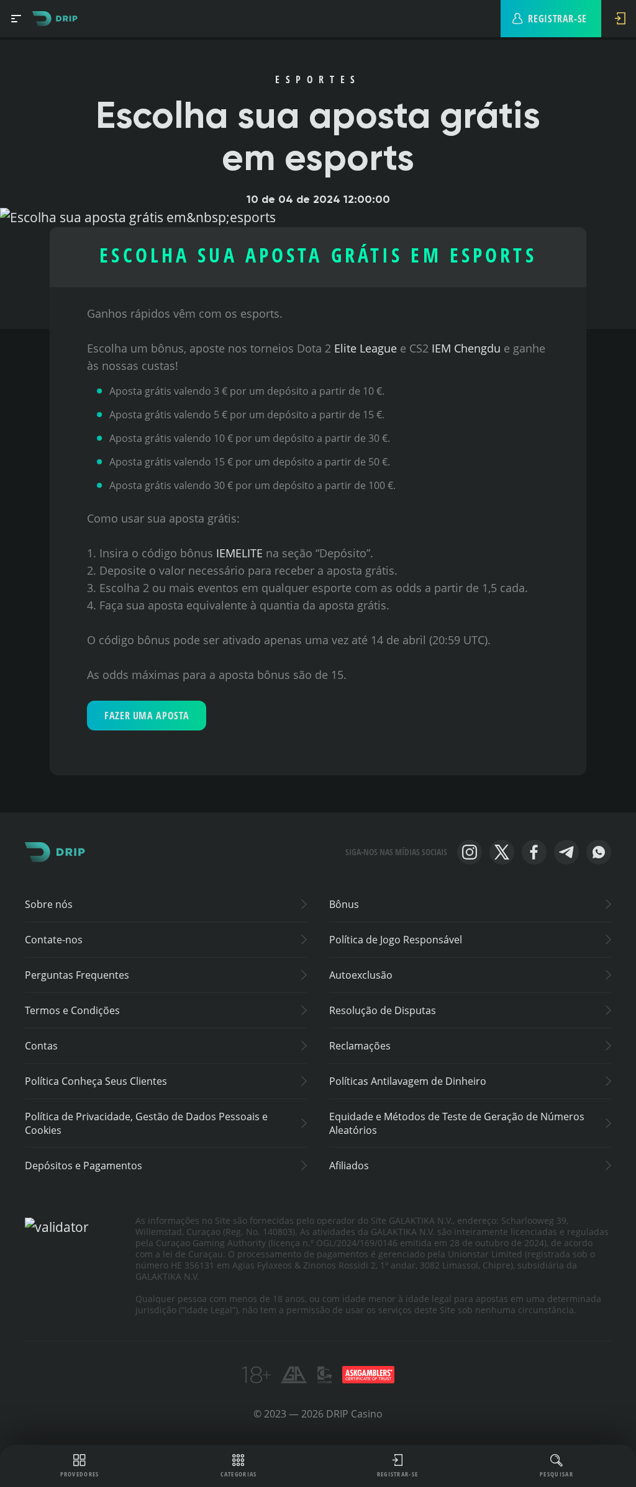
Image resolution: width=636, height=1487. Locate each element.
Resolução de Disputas (382, 1010)
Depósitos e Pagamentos (83, 1165)
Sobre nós (49, 904)
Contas (41, 1046)
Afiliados (349, 1165)
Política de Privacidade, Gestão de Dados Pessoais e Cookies (146, 1123)
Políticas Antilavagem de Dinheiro (407, 1081)
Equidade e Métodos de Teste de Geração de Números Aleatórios (456, 1123)
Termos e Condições (72, 1010)
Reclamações (360, 1046)
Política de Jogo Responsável (395, 939)
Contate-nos (54, 939)
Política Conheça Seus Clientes (96, 1081)
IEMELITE (239, 553)
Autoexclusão (361, 975)
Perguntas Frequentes (77, 975)
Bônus (344, 904)
